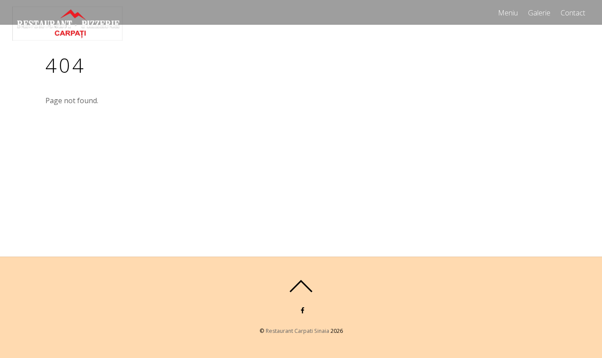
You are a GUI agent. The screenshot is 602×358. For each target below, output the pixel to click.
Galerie (539, 13)
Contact (573, 13)
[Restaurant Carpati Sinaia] (67, 36)
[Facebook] (302, 310)
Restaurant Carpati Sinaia (297, 331)
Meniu (508, 13)
